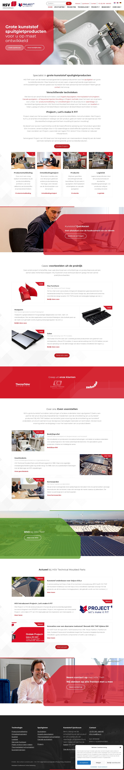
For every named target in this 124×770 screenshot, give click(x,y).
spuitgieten (88, 79)
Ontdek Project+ (62, 146)
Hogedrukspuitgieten (45, 734)
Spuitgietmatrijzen (18, 750)
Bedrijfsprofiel (52, 447)
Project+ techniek (71, 99)
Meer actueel (62, 647)
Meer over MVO (32, 538)
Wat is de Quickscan (19, 742)
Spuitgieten (59, 7)
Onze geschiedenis (21, 471)
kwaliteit (94, 104)
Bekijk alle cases (62, 355)
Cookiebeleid (93, 766)
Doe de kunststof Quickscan (73, 749)
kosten (65, 744)
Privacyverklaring (102, 766)
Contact (93, 3)
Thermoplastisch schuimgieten (23, 747)
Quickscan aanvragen (76, 236)
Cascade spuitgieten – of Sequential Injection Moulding (43, 99)
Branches (106, 7)
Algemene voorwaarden (47, 762)
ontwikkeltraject (64, 102)
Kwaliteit (15, 737)
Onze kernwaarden (54, 495)
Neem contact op (75, 687)
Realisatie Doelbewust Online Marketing (23, 765)
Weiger (98, 762)
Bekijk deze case (53, 299)
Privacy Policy (60, 762)
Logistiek (100, 193)
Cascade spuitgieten (44, 739)
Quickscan (85, 3)
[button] (120, 747)
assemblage (90, 102)
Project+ (95, 7)
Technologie (83, 7)
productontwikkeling (47, 102)
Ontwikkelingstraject (49, 193)
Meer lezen (51, 592)
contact (57, 87)
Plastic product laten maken (22, 744)
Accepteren (84, 762)
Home (50, 7)
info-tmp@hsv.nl (95, 734)
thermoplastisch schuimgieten (88, 97)
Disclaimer (68, 762)
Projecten (71, 7)
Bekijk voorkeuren (113, 762)
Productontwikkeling (23, 193)
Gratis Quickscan (14, 47)
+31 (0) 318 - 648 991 (104, 3)
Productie (75, 193)
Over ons (116, 7)
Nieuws (77, 3)
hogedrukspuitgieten (68, 97)
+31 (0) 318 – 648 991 (96, 731)
